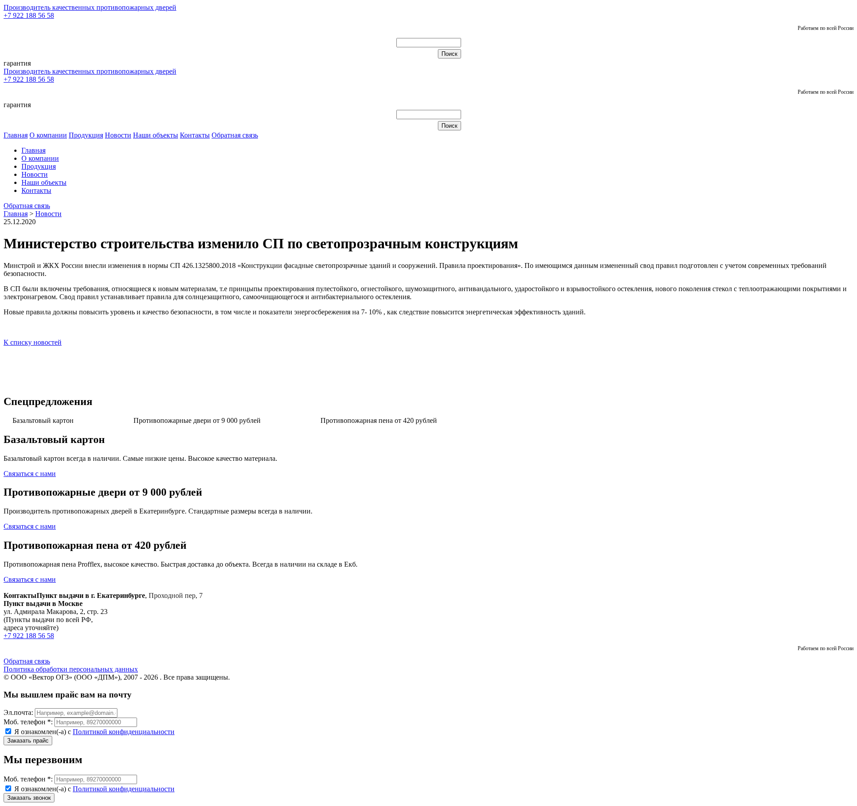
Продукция (86, 135)
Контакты (195, 135)
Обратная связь (235, 135)
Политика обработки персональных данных (71, 669)
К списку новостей (33, 342)
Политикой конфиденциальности (124, 731)
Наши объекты (155, 135)
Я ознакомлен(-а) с (93, 731)
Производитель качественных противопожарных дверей (90, 7)
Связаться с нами (30, 473)
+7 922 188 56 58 (29, 15)
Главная (16, 135)
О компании (48, 135)
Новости (118, 135)
